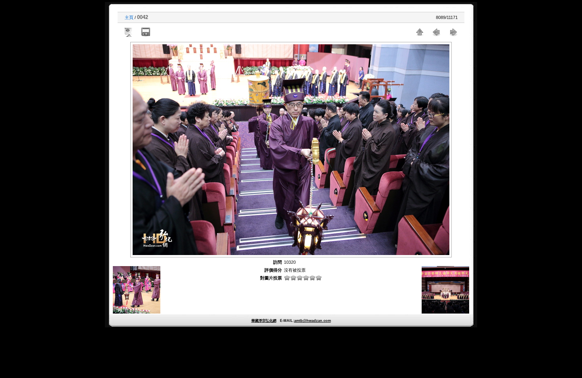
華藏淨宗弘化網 (263, 321)
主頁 (129, 17)
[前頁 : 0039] (436, 32)
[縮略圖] (419, 32)
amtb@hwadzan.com (312, 321)
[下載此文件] (145, 32)
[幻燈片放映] (129, 32)
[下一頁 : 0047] (453, 32)
